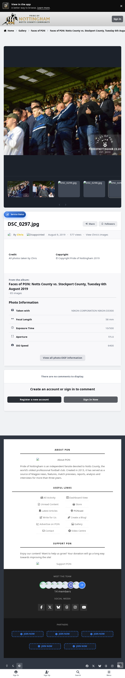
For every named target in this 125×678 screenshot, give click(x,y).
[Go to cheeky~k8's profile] (48, 585)
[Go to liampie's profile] (65, 585)
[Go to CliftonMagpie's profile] (70, 585)
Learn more (6, 5)
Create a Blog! (78, 517)
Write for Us (49, 517)
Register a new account (34, 399)
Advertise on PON (49, 524)
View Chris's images (97, 234)
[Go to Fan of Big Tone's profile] (59, 585)
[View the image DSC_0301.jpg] (18, 189)
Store (78, 504)
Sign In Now (90, 399)
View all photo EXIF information (62, 357)
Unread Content (49, 504)
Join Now (29, 633)
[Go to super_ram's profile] (54, 585)
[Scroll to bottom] (120, 665)
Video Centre (78, 530)
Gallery (78, 524)
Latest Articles (49, 510)
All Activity (49, 497)
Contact (49, 530)
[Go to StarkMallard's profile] (76, 585)
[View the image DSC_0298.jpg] (94, 189)
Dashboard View (78, 497)
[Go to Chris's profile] (9, 235)
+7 (82, 585)
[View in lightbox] (62, 111)
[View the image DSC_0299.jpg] (69, 189)
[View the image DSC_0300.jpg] (43, 189)
